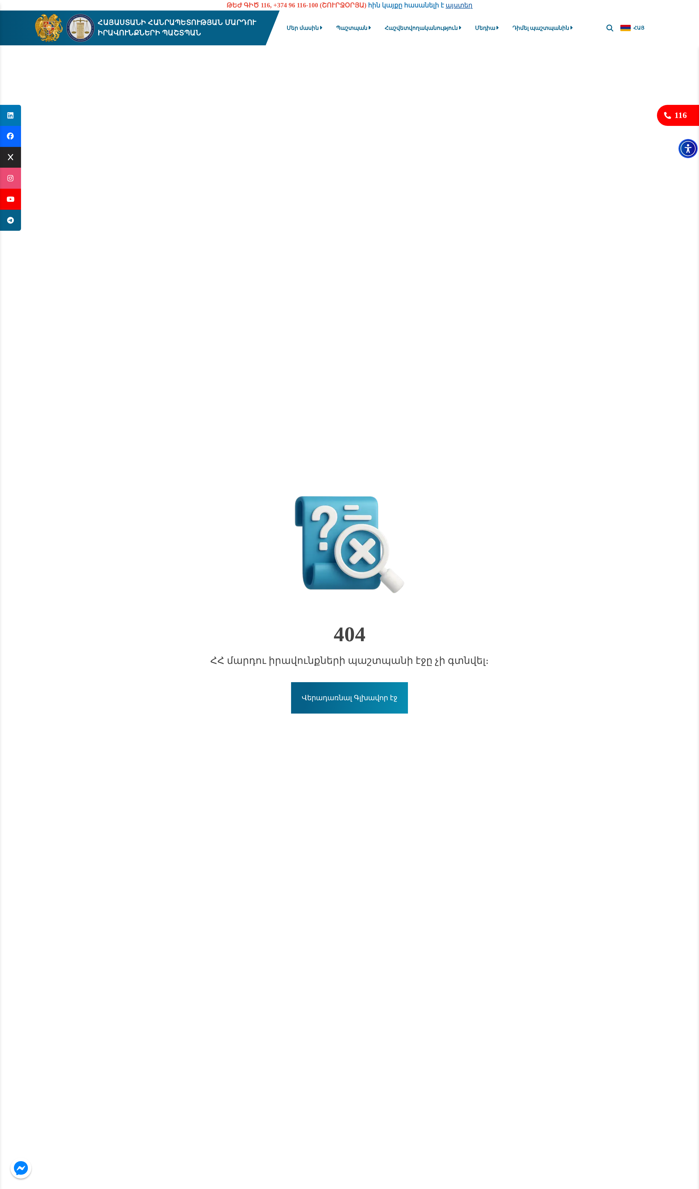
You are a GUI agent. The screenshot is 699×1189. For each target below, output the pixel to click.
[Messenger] (20, 1168)
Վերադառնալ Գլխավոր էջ (350, 698)
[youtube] (10, 199)
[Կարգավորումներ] (688, 148)
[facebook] (10, 136)
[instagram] (10, 178)
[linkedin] (10, 115)
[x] (10, 157)
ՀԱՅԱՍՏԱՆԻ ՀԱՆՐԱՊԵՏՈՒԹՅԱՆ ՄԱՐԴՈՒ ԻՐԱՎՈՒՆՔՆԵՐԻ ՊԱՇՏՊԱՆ (177, 28)
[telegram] (10, 220)
